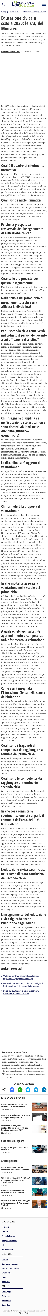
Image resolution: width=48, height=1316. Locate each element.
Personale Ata (7, 1249)
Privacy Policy (24, 1313)
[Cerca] (3, 4)
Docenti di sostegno (9, 1236)
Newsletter (6, 1300)
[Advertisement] (24, 80)
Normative (6, 1281)
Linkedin (44, 1089)
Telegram (36, 1089)
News (4, 1277)
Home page (6, 1291)
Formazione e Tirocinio (10, 1268)
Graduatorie (6, 1272)
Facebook (12, 1089)
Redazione (6, 1296)
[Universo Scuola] (23, 6)
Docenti (5, 1231)
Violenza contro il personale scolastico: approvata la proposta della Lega (21, 977)
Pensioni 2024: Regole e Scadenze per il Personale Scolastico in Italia (21, 992)
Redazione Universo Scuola (10, 51)
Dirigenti (5, 1227)
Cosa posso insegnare (10, 1264)
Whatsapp (20, 1089)
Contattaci (6, 1305)
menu (44, 3)
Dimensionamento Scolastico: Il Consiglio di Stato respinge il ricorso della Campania (23, 984)
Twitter (28, 1089)
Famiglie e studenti (9, 1240)
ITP (3, 1245)
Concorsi (5, 1259)
